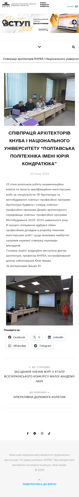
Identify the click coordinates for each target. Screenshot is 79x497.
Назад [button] (5, 22)
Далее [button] (74, 22)
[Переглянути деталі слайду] (39, 23)
